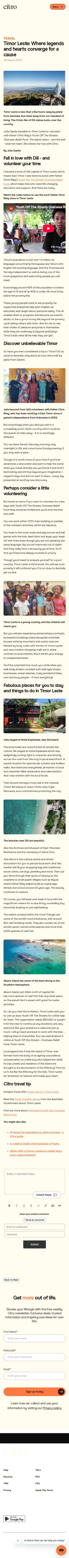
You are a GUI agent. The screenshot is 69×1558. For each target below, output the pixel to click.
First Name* (10, 1332)
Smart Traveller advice (27, 1099)
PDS (37, 1477)
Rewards (8, 1477)
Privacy (7, 1490)
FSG (37, 1483)
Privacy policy (52, 1408)
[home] (10, 6)
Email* (7, 1369)
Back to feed (11, 1280)
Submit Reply (44, 1194)
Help (6, 1470)
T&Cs (38, 1470)
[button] (57, 7)
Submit (34, 1244)
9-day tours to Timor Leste (43, 1092)
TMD (6, 1483)
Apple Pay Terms (44, 1490)
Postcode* (10, 1350)
